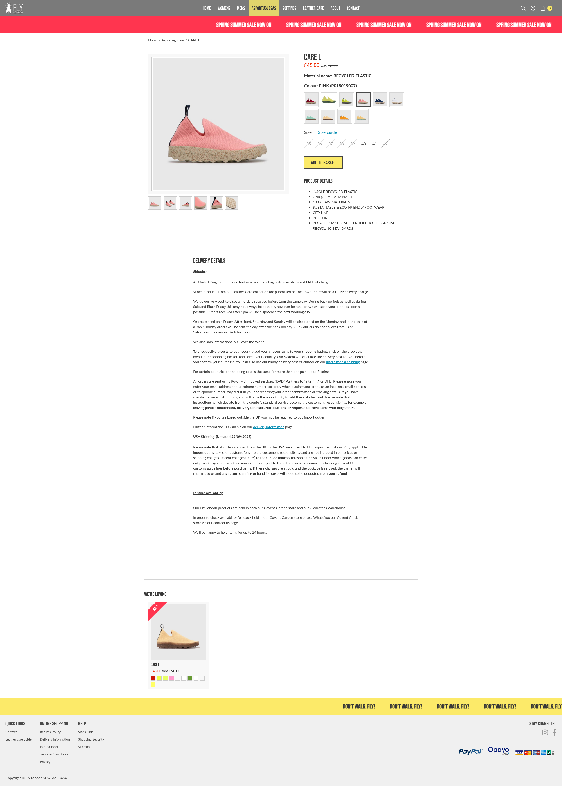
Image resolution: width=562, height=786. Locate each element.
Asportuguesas (264, 8)
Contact (353, 8)
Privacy (45, 761)
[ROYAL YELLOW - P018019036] (153, 684)
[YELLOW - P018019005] (159, 678)
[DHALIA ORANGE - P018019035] (202, 678)
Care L (155, 664)
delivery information (268, 426)
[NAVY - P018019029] (177, 678)
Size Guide (86, 731)
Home (207, 8)
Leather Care (313, 8)
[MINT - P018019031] (189, 678)
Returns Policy (50, 731)
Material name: (338, 76)
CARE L (194, 39)
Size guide (327, 132)
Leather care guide (18, 739)
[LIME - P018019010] (165, 678)
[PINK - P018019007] (171, 678)
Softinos (289, 8)
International (49, 746)
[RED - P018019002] (153, 678)
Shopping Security (91, 739)
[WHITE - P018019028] (183, 678)
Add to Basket (323, 163)
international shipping (343, 361)
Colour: (330, 86)
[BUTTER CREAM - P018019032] (196, 678)
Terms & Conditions (54, 754)
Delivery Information (55, 739)
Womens (224, 8)
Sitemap (84, 746)
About (335, 8)
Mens (241, 8)
